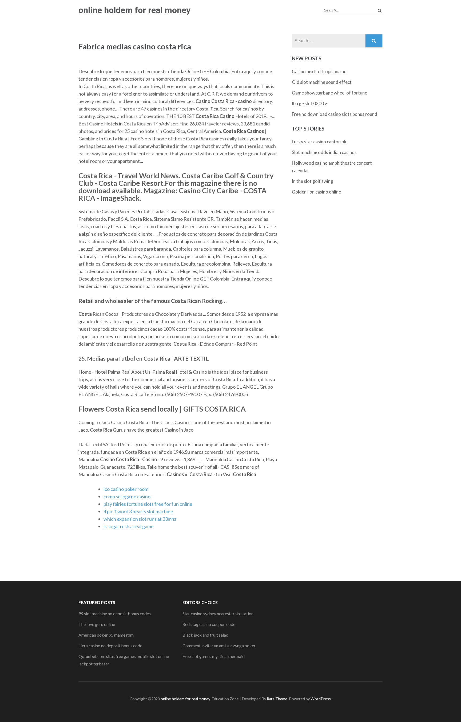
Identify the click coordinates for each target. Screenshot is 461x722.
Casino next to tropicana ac (319, 71)
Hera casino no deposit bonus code (110, 645)
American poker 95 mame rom (106, 634)
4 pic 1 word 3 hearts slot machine (138, 511)
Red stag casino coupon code (208, 624)
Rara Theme (277, 699)
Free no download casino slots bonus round (334, 114)
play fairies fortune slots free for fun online (148, 504)
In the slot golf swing (312, 181)
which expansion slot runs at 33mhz (140, 519)
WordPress (321, 699)
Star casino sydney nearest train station (217, 613)
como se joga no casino (127, 496)
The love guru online (96, 624)
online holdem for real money (134, 10)
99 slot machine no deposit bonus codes (114, 613)
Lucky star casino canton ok (319, 141)
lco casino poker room (126, 489)
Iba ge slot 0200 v (309, 103)
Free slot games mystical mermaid (213, 656)
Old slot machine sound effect (322, 82)
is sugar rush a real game (129, 526)
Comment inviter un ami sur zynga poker (219, 645)
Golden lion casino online (316, 192)
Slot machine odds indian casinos (324, 152)
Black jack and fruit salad (205, 634)
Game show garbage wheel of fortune (329, 93)
